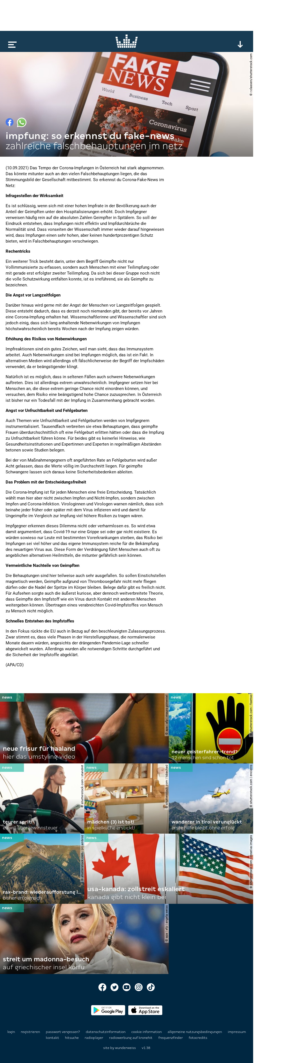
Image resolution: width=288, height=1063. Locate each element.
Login (11, 1032)
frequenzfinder (171, 1038)
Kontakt (53, 1038)
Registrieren (30, 1032)
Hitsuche (72, 1038)
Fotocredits (198, 1038)
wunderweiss (125, 1048)
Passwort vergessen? (63, 1032)
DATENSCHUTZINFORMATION (106, 1032)
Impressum (237, 1032)
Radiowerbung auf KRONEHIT (131, 1038)
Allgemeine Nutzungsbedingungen (195, 1032)
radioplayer (94, 1038)
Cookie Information (147, 1032)
